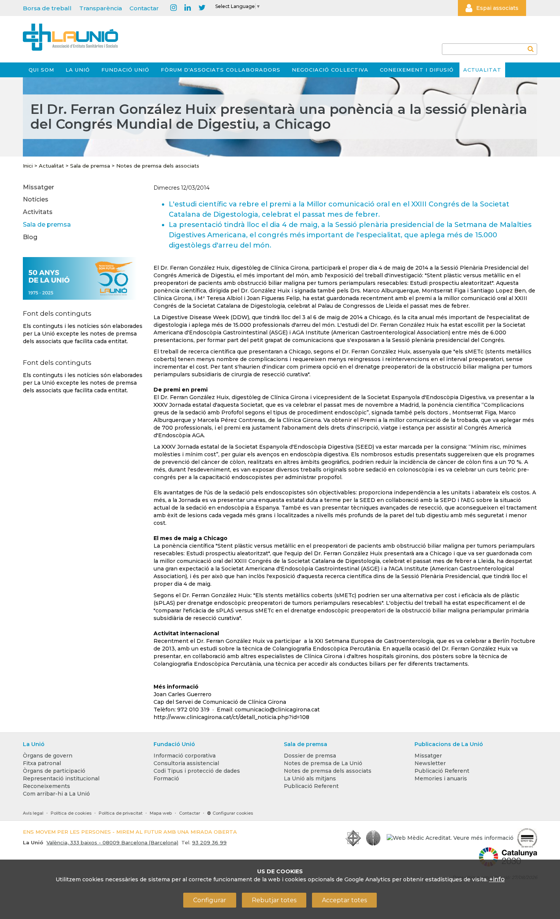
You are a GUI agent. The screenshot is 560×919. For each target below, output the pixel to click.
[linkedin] (187, 8)
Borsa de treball (47, 8)
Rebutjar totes (274, 900)
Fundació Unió (125, 70)
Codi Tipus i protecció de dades (197, 770)
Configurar (209, 900)
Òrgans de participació (54, 770)
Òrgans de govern (47, 755)
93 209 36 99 (209, 842)
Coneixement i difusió (417, 70)
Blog (30, 237)
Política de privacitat (120, 813)
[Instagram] (173, 8)
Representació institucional (61, 778)
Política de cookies (71, 813)
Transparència (100, 8)
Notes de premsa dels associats (157, 166)
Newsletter (430, 763)
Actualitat (482, 70)
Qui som (41, 70)
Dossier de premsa (310, 755)
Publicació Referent (311, 786)
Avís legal (33, 813)
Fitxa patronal (42, 763)
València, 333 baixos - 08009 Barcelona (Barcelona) (112, 842)
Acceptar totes (344, 900)
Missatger (38, 187)
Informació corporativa (185, 755)
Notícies (35, 199)
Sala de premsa (90, 166)
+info (497, 879)
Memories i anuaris (440, 778)
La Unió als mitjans (310, 778)
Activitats (38, 212)
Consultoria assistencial (186, 763)
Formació (166, 778)
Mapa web (161, 813)
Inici (28, 166)
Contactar (144, 8)
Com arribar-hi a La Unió (56, 793)
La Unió (78, 70)
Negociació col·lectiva (330, 70)
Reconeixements (46, 786)
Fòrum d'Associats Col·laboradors (220, 70)
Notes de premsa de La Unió (323, 763)
